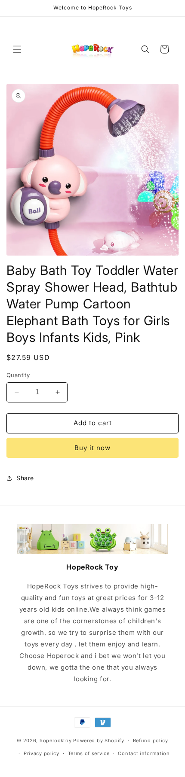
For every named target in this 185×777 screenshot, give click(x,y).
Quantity (18, 375)
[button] (17, 49)
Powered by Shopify (98, 740)
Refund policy (150, 740)
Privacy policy (41, 753)
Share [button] (25, 477)
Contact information (144, 753)
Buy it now (92, 448)
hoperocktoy (56, 740)
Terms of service (89, 753)
